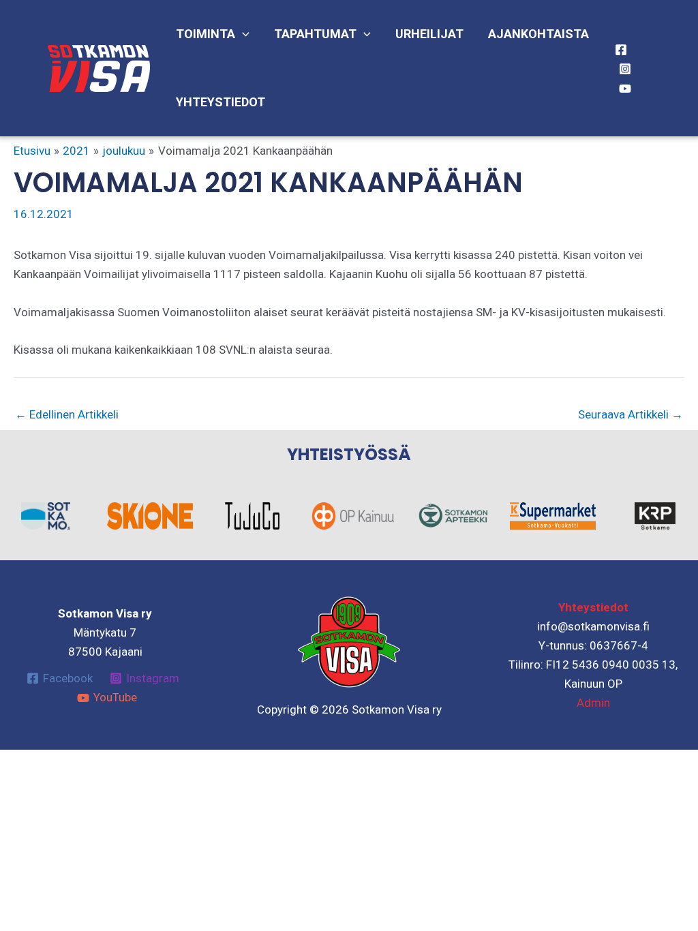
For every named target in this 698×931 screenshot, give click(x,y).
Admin (593, 702)
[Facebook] (621, 50)
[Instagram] (625, 69)
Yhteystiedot (220, 102)
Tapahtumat (315, 34)
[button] (242, 34)
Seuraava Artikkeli (630, 414)
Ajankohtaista (538, 34)
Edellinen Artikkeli (67, 414)
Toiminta (205, 34)
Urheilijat (429, 34)
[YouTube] (625, 88)
